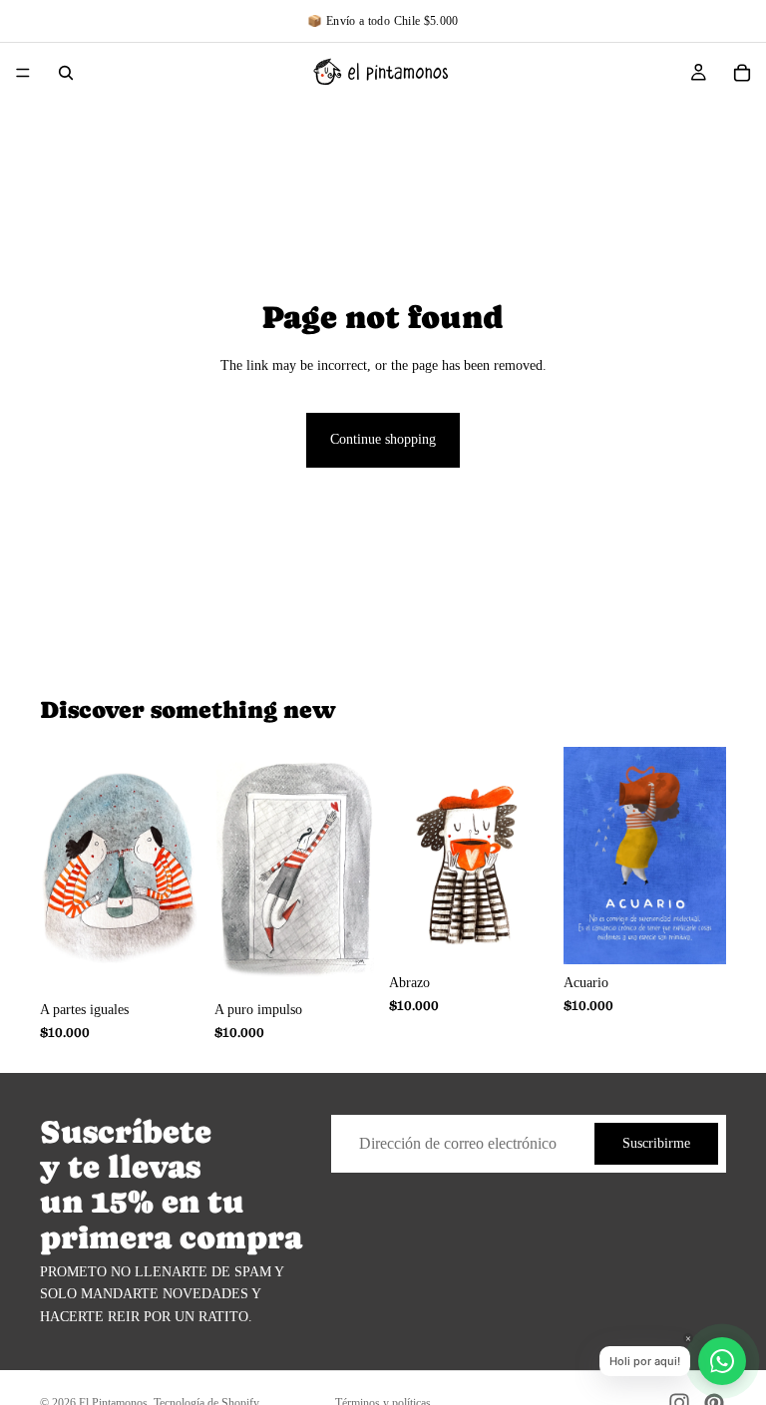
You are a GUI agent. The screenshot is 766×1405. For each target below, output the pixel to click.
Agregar (189, 959)
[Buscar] (66, 73)
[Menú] (23, 73)
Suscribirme (656, 1143)
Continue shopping (383, 439)
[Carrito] (742, 73)
